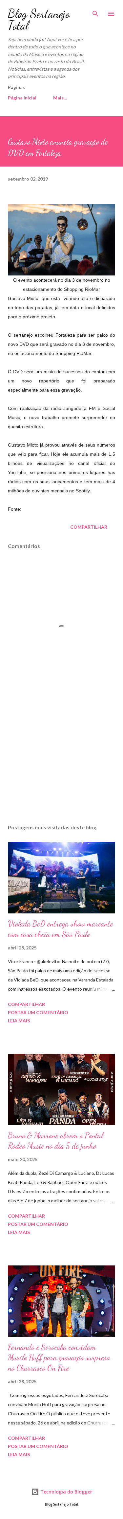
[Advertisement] (61, 762)
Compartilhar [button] (88, 527)
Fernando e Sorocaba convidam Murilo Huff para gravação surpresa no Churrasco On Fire (59, 1357)
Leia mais (19, 1020)
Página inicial (22, 97)
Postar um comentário (38, 1012)
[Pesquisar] (95, 12)
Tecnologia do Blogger (65, 1492)
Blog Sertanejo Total (39, 19)
